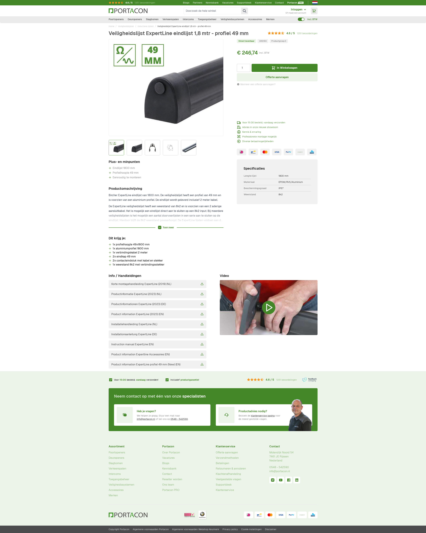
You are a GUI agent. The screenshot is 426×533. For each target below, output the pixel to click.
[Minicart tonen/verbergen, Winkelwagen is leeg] (314, 11)
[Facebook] (288, 480)
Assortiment (117, 446)
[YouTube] (280, 480)
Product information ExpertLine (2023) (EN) (137, 314)
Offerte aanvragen (227, 452)
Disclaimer (270, 529)
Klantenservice (263, 2)
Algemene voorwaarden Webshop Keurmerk (195, 529)
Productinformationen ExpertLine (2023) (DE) (138, 304)
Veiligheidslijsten (126, 26)
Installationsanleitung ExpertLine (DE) (134, 334)
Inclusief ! (184, 379)
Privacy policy (230, 529)
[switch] (301, 19)
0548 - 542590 (179, 419)
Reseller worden (172, 479)
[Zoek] (244, 11)
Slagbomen (152, 19)
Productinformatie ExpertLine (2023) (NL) (136, 294)
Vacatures (228, 2)
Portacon (168, 446)
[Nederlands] (315, 3)
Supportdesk (244, 2)
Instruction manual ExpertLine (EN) (132, 344)
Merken (270, 19)
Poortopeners (116, 19)
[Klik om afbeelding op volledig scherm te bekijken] (166, 87)
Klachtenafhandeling (228, 474)
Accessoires (255, 19)
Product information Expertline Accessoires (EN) (140, 354)
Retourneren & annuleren (231, 468)
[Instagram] (272, 480)
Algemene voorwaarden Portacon (151, 529)
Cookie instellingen (251, 529)
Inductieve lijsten (146, 26)
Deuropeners (135, 19)
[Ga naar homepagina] (128, 11)
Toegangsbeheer (207, 19)
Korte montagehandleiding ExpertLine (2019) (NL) (141, 284)
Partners (197, 2)
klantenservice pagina (263, 415)
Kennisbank (212, 2)
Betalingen (222, 463)
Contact (279, 2)
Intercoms (188, 19)
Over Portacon (171, 452)
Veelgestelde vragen (228, 479)
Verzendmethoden (227, 458)
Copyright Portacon (119, 529)
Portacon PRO (170, 490)
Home (111, 26)
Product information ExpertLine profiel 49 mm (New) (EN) (145, 364)
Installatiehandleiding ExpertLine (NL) (134, 324)
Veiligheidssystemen (232, 19)
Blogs (186, 2)
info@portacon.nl (146, 419)
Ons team (168, 484)
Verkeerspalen (171, 19)
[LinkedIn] (296, 480)
